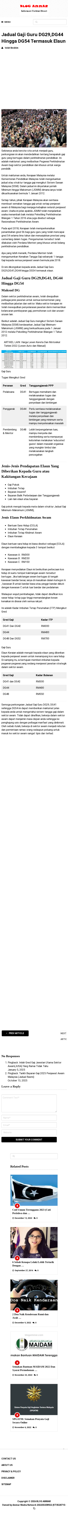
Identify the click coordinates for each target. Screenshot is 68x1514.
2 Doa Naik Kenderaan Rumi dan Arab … (30, 1316)
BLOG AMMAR (43, 1501)
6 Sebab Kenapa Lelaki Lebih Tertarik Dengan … (33, 1264)
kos (61, 594)
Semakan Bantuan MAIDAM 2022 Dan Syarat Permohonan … (33, 1368)
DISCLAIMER (8, 1478)
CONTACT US (8, 1458)
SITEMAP (6, 1484)
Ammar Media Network (24, 1505)
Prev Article (16, 1033)
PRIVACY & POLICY (11, 1471)
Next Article (63, 1034)
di (31, 726)
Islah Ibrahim (11, 48)
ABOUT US (6, 1465)
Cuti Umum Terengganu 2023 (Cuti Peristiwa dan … (31, 1211)
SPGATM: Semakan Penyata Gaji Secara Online (30, 1421)
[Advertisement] (34, 81)
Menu (7, 22)
